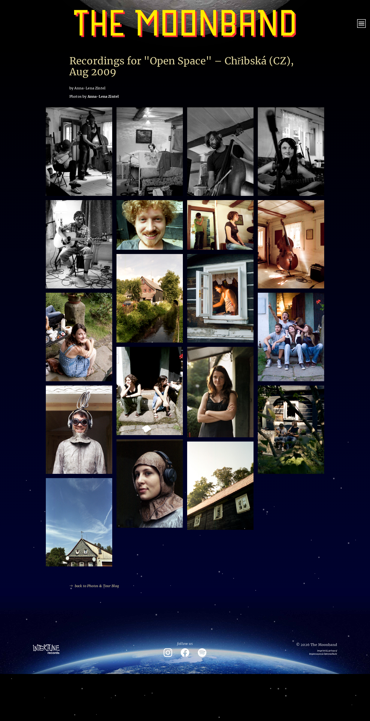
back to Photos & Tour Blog (97, 586)
